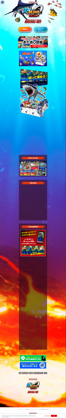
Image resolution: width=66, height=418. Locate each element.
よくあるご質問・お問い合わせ (43, 409)
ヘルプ (45, 373)
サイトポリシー (21, 409)
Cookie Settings (47, 415)
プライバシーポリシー (38, 373)
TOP (20, 373)
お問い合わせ (25, 373)
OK (53, 415)
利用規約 (31, 373)
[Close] (64, 416)
